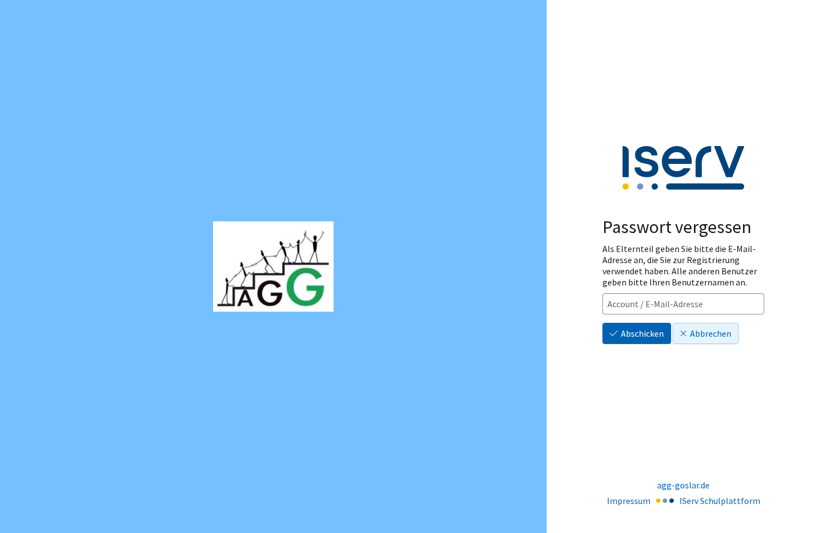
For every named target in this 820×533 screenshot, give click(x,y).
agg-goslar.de (683, 485)
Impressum (628, 500)
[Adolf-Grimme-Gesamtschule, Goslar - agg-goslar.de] (273, 266)
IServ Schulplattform (719, 500)
